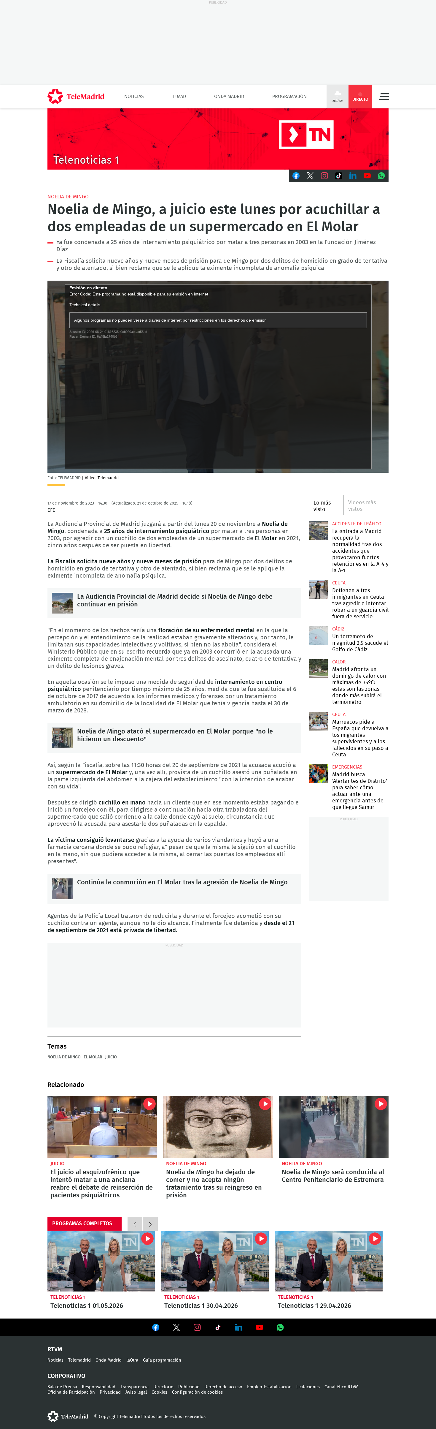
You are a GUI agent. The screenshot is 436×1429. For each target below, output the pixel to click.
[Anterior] (135, 1224)
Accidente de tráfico (356, 523)
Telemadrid (79, 1360)
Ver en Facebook (156, 1328)
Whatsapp (381, 176)
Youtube (367, 176)
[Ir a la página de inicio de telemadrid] (75, 96)
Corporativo (66, 1376)
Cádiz (338, 629)
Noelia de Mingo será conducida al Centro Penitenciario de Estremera (334, 1127)
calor (339, 662)
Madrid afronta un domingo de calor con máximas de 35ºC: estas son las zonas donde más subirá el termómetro (318, 668)
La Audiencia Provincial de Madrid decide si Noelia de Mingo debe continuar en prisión (62, 603)
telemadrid (67, 1416)
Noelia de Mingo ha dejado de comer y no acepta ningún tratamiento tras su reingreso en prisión (218, 1127)
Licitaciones (308, 1387)
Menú (384, 96)
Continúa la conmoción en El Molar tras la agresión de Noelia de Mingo (62, 888)
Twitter (310, 175)
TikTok (339, 175)
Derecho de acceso (223, 1387)
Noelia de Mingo (68, 196)
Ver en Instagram (197, 1327)
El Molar (93, 1057)
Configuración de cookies (197, 1392)
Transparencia (134, 1387)
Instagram (324, 176)
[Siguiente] (150, 1224)
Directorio (163, 1387)
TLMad (179, 96)
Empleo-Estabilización (269, 1387)
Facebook (296, 175)
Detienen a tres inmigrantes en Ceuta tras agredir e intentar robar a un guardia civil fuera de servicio (318, 589)
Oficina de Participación (71, 1392)
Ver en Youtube (259, 1327)
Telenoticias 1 (68, 1297)
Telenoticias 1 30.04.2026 (215, 1261)
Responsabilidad (98, 1387)
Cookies (159, 1392)
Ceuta (339, 583)
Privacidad (110, 1392)
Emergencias (347, 767)
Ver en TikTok (218, 1328)
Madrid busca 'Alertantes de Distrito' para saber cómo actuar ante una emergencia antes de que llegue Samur (318, 773)
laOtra (132, 1360)
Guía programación (162, 1360)
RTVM (54, 1349)
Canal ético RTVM (341, 1387)
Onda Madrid (229, 96)
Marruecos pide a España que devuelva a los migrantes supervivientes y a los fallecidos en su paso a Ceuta (318, 721)
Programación (289, 96)
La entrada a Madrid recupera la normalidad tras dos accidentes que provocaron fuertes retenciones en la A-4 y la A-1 (318, 530)
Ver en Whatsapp (280, 1327)
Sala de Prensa (62, 1387)
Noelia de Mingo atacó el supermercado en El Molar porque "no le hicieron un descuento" (62, 738)
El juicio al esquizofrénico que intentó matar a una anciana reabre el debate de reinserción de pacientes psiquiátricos (102, 1127)
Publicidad (189, 1387)
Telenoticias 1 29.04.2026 (329, 1261)
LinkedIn (353, 176)
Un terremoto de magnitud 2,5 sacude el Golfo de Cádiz (318, 635)
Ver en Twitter (176, 1328)
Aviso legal (136, 1392)
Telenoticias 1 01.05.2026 (101, 1261)
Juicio (111, 1057)
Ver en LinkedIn (239, 1327)
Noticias (134, 96)
